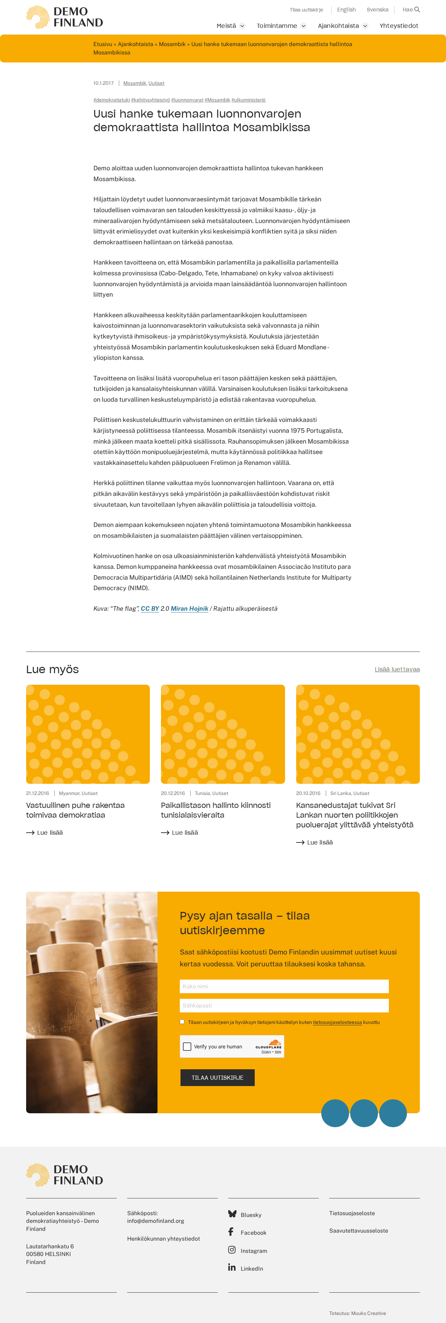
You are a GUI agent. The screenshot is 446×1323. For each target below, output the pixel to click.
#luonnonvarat (187, 100)
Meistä (226, 25)
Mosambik (172, 44)
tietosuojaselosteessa (337, 1022)
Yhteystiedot (399, 25)
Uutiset (156, 83)
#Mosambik (217, 100)
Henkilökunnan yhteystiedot (163, 1238)
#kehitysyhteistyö (150, 100)
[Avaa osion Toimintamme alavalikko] (303, 25)
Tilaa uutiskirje (306, 10)
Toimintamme (277, 25)
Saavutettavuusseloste (358, 1230)
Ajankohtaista (338, 25)
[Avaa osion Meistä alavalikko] (242, 25)
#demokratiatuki (111, 100)
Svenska (378, 10)
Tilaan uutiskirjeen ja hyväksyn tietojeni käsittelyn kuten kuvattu (283, 1022)
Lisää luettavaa (397, 669)
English (346, 10)
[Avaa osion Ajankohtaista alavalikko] (365, 25)
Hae (408, 10)
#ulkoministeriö (248, 100)
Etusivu (102, 44)
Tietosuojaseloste (352, 1213)
